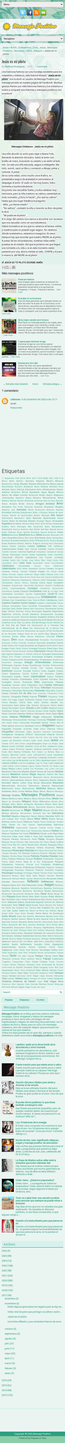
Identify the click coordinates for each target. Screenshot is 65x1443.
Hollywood (46, 717)
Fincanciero (52, 693)
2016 (28, 478)
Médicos (51, 788)
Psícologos (28, 873)
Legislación (32, 757)
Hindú (5, 717)
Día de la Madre (45, 620)
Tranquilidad (17, 962)
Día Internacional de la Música (44, 628)
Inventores (7, 737)
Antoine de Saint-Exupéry (21, 515)
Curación (32, 606)
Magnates (41, 774)
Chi (48, 571)
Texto (12, 955)
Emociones (37, 656)
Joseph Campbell (16, 746)
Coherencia (15, 580)
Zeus (43, 987)
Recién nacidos (26, 878)
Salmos (59, 902)
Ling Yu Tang (42, 763)
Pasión (13, 842)
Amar (4, 503)
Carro (15, 563)
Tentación (33, 953)
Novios (13, 822)
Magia (33, 774)
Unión (38, 965)
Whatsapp (59, 984)
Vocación (20, 984)
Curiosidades (44, 606)
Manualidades (17, 780)
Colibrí (43, 580)
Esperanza (15, 673)
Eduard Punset (11, 651)
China (5, 574)
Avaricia (16, 529)
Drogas (5, 648)
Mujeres (37, 810)
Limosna (21, 763)
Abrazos (59, 481)
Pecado (31, 845)
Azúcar (60, 529)
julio (7, 1343)
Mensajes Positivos (38, 795)
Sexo (60, 924)
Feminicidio (28, 690)
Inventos (16, 737)
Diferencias (40, 636)
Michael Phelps (44, 798)
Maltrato (6, 777)
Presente (59, 861)
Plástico (13, 856)
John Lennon (19, 743)
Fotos (25, 696)
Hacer (4, 713)
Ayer (47, 529)
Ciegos (36, 574)
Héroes (48, 714)
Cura (24, 606)
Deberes (26, 609)
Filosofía (14, 693)
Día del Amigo (39, 622)
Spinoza (15, 941)
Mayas (18, 788)
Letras (9, 760)
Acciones (18, 486)
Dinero (59, 636)
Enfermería (7, 665)
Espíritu (25, 674)
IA (62, 723)
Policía (4, 859)
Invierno (31, 737)
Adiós (39, 489)
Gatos (22, 705)
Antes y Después (40, 512)
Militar (35, 801)
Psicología (7, 873)
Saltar (15, 905)
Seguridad (6, 922)
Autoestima (57, 526)
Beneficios (24, 534)
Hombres (58, 716)
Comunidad (29, 585)
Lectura (13, 757)
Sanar (60, 910)
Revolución (29, 894)
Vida (4, 978)
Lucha (26, 768)
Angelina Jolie (8, 510)
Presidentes (7, 864)
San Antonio (58, 905)
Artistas (49, 524)
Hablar (60, 711)
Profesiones (28, 867)
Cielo (42, 574)
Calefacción (58, 546)
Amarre (13, 503)
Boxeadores (24, 540)
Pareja (41, 839)
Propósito (59, 867)
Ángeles (59, 507)
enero (8, 1373)
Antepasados (26, 512)
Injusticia (37, 732)
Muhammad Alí (16, 810)
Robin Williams (56, 896)
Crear (60, 594)
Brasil (40, 540)
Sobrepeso (6, 933)
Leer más (6, 313)
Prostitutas (19, 870)
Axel (42, 529)
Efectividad (58, 651)
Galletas (45, 702)
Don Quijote (19, 645)
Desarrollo (6, 617)
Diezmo (30, 636)
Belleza (5, 534)
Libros (13, 763)
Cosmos (29, 594)
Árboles (32, 521)
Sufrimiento (26, 944)
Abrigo (16, 484)
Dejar (4, 611)
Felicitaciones (57, 688)
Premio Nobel (8, 862)
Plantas (5, 856)
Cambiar (42, 549)
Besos (33, 535)
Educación (40, 651)
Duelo (18, 648)
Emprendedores (31, 659)
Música (5, 813)
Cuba (29, 600)
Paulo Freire (7, 845)
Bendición (14, 535)
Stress (41, 941)
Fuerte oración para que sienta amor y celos (38, 1064)
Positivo (38, 858)
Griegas (16, 711)
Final (35, 693)
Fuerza (38, 699)
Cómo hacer (45, 582)
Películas (6, 847)
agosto (8, 1338)
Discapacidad (32, 639)
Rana (22, 876)
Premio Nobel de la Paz (28, 862)
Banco (19, 532)
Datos (13, 609)
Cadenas (41, 546)
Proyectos (59, 870)
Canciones (15, 554)
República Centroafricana (32, 888)
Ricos (50, 894)
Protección (29, 870)
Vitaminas (6, 984)
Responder (16, 407)
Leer (19, 757)
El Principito (45, 654)
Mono (55, 804)
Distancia (31, 643)
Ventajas (58, 972)
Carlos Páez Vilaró (42, 560)
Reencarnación (18, 882)
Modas (20, 804)
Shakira (29, 927)
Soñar (19, 938)
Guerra (23, 711)
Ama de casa (49, 501)
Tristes (35, 961)
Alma (60, 498)
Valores (53, 970)
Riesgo (57, 894)
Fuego (14, 700)
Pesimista (49, 850)
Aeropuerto (15, 492)
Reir (24, 885)
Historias (25, 716)
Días (47, 634)
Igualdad (29, 725)
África (25, 492)
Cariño (13, 560)
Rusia (4, 902)
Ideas (4, 725)
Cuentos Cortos (19, 603)
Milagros (26, 801)
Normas (59, 819)
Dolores (11, 645)
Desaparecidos (47, 614)
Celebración (58, 566)
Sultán (47, 944)
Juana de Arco (40, 746)
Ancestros (38, 507)
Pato (26, 842)
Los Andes (54, 766)
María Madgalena (41, 780)
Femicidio (17, 690)
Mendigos (59, 791)
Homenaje (7, 720)
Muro (61, 810)
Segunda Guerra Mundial (52, 919)
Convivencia (7, 591)
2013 (4, 1395)
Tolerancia (6, 959)
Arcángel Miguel (44, 521)
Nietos (30, 819)
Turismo (59, 962)
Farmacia (25, 688)
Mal (56, 774)
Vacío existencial (27, 970)
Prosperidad (7, 870)
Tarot (28, 950)
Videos (19, 978)
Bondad (15, 540)
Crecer (4, 597)
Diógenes (6, 640)
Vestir (29, 976)
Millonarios (44, 801)
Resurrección (18, 894)
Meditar (28, 791)
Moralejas (19, 50)
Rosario (49, 899)
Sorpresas (36, 939)
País (61, 831)
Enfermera (58, 662)
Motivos (31, 807)
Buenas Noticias (25, 543)
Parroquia (50, 839)
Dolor (4, 645)
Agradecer (34, 492)
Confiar (5, 588)
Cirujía (5, 577)
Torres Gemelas (27, 959)
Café (50, 546)
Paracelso (59, 836)
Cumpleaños (15, 606)
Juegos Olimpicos (16, 749)
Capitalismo (31, 557)
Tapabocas (7, 950)
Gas (61, 702)
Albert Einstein (20, 495)
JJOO (11, 743)
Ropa (43, 899)
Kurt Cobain (37, 752)
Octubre (60, 822)
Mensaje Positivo (11, 795)
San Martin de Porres (35, 911)
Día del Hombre (53, 622)
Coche (56, 577)
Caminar (13, 552)
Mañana (28, 780)
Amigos (40, 503)
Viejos (26, 978)
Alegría (49, 495)
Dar (8, 608)
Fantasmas (15, 688)
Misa (61, 801)
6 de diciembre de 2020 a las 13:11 (39, 399)
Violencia (6, 981)
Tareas (22, 950)
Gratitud (53, 708)
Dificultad (50, 636)
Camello (5, 552)
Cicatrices (28, 574)
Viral (46, 981)
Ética (61, 679)
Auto (47, 526)
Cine (61, 574)
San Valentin (51, 911)
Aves (31, 529)
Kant (61, 749)
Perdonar (30, 847)
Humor (45, 722)
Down (60, 645)
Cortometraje (7, 594)
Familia (48, 685)
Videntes (10, 978)
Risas (18, 896)
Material (46, 785)
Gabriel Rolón (25, 702)
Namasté (37, 813)
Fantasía (5, 688)
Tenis (25, 953)
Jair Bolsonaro (15, 740)
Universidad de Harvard (52, 965)
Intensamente (40, 734)
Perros (60, 847)
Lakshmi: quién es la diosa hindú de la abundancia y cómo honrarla (35, 1046)
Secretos (36, 919)
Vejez (20, 973)
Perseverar (7, 850)
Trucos (52, 962)
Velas (26, 973)
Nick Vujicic (20, 819)
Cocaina (48, 577)
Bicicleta (46, 535)
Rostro (55, 899)
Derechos (17, 614)
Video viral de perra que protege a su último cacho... (35, 1311)
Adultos (6, 492)
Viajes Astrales (46, 976)
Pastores (20, 842)
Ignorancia (19, 726)
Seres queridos (29, 924)
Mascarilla (46, 783)
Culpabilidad (50, 603)
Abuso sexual (56, 484)
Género (54, 705)
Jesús (42, 47)
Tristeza (43, 961)
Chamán (15, 571)
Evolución (27, 682)
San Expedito (43, 907)
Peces (36, 845)
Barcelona (35, 532)
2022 (51, 478)
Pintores (26, 853)
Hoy (3, 723)
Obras (43, 822)
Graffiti (37, 708)
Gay (28, 705)
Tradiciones (57, 959)
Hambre (21, 713)
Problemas (58, 864)
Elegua (5, 657)
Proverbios (49, 870)
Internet (51, 734)
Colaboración (25, 580)
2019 (4, 1285)
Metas (20, 798)
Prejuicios (59, 859)
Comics (17, 583)
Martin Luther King (22, 783)
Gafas (36, 702)
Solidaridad (28, 936)
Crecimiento (14, 597)
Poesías (53, 856)
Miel (61, 798)
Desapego (59, 614)
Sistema (41, 930)
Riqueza (11, 896)
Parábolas (49, 836)
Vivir (14, 984)
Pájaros (5, 833)
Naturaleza (57, 813)
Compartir (58, 582)
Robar (31, 896)
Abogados (40, 481)
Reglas (13, 885)
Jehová (46, 740)
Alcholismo (33, 495)
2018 (40, 478)
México (35, 798)
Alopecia (5, 501)
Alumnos (29, 500)
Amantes (59, 501)
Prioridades (46, 864)
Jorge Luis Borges (50, 743)
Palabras (14, 833)
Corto (61, 591)
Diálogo (21, 634)
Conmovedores (17, 588)
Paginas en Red (38, 1438)
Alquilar (13, 501)
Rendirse (6, 888)
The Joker (22, 956)
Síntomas (23, 930)
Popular (9, 1000)
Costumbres (40, 594)
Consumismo (57, 588)
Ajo (10, 495)
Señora (4, 924)
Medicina (41, 788)
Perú (37, 850)
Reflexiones (47, 881)
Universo (28, 967)
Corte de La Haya (50, 591)
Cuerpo (32, 603)
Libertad (6, 763)
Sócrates (59, 933)
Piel (19, 853)
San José (55, 908)
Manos (46, 777)
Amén (22, 503)
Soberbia (59, 930)
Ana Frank (18, 507)
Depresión (6, 614)
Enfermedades (43, 662)
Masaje (36, 783)
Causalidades (24, 566)
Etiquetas (24, 1000)
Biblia (39, 534)
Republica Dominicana (53, 888)
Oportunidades (44, 824)
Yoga (27, 987)
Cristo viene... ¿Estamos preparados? (35, 1180)
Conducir (48, 585)
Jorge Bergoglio (34, 743)
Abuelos (33, 484)
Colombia (51, 580)
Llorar (11, 766)
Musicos (14, 813)
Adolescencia (49, 489)
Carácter (48, 557)
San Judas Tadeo (16, 910)
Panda (26, 833)
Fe (31, 687)
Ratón (35, 876)
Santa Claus (14, 913)
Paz (14, 844)
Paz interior (22, 845)
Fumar (46, 700)
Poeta (61, 856)
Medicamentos (28, 788)
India (36, 729)
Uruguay (43, 967)
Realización (7, 878)
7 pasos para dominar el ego (32, 341)
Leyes (53, 760)
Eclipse (25, 648)
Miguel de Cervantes (11, 801)
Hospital (51, 719)
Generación (44, 705)
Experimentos (47, 682)
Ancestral (29, 507)
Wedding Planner (46, 984)
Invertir (24, 737)
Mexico (27, 798)
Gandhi (54, 702)
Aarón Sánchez (16, 481)
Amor (60, 503)
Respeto (47, 891)
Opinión (31, 825)
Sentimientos (47, 922)
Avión (14, 47)
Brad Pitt (33, 540)
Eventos (17, 682)
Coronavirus (35, 591)
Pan (20, 833)
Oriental (42, 828)
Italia (61, 737)
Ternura (5, 956)
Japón (33, 740)
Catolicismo (8, 565)
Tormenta (16, 959)
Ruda (61, 899)
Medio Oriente (18, 791)
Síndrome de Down (10, 930)
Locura (24, 766)
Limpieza (30, 763)
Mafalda (25, 774)
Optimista (58, 824)
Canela (32, 555)
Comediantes (7, 583)
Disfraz (15, 643)
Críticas (5, 600)
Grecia (60, 708)
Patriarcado (34, 842)
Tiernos (47, 956)
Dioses (21, 640)
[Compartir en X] (10, 267)
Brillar (46, 540)
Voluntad (34, 984)
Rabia (60, 873)
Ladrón (23, 755)
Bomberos (6, 540)
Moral (60, 804)
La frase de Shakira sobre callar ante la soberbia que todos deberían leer (36, 1161)
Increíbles (27, 729)
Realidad (59, 876)
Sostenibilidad (56, 938)
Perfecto (40, 848)
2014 (22, 478)
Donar (49, 645)
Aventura (24, 529)
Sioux (30, 930)
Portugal (29, 859)
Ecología (33, 648)
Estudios (53, 679)
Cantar (50, 555)
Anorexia (59, 510)
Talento (52, 947)
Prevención (19, 864)
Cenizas (42, 568)
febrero (8, 1368)
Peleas (60, 845)
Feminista (39, 690)
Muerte (5, 810)
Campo (60, 552)
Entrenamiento (57, 665)
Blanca (21, 538)
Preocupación (47, 862)
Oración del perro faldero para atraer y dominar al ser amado (35, 1083)
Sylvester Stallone (27, 947)
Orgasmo (33, 828)
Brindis (53, 540)
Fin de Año (25, 693)
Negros (34, 816)
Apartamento (7, 518)
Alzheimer (38, 501)
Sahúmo (48, 902)
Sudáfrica (59, 941)
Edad (49, 648)
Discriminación (56, 640)
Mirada (54, 801)
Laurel (49, 755)
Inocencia (47, 732)
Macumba (17, 771)
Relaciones (31, 885)
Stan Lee (23, 941)
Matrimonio (7, 788)
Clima (33, 577)
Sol (3, 936)
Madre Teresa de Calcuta (42, 771)
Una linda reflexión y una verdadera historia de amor (34, 1321)
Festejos (59, 691)
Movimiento (41, 807)
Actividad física (56, 486)
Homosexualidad (20, 720)
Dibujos (53, 634)
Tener (20, 953)
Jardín (40, 740)
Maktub (50, 774)
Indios (42, 729)
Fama (41, 685)
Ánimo (31, 510)
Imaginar (59, 726)
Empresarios (46, 659)
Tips (61, 955)
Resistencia (38, 891)
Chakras (6, 571)
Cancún (24, 555)
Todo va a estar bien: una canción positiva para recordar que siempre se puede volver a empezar (39, 1201)
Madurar (5, 774)
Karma (17, 752)
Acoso (36, 486)
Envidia (25, 668)
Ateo (29, 526)
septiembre (11, 1333)
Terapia (60, 953)
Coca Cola (40, 577)
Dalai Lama (58, 606)
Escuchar (18, 671)
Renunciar (15, 888)
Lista (50, 763)
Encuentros (6, 662)
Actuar (13, 489)
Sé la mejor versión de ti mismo (33, 320)
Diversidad (41, 643)
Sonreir (5, 938)
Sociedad (28, 933)
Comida (34, 582)
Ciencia (49, 574)
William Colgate (17, 987)
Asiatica (5, 526)
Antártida (16, 512)
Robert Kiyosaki (41, 896)
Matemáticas (34, 786)
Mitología (6, 804)
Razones (50, 876)
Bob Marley (40, 538)
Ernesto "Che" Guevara (42, 668)
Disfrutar (22, 643)
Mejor (36, 791)
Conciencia (39, 585)
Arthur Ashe (40, 524)
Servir (48, 924)
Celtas (24, 568)
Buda (4, 543)
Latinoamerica (39, 755)
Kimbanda (26, 752)
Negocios (25, 816)
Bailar (4, 532)
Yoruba (33, 987)
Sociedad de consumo (44, 933)
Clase (16, 577)
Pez (55, 850)
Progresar (50, 867)
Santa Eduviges (27, 913)
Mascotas (58, 782)
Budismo (12, 543)
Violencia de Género (24, 981)
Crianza (30, 597)
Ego (4, 654)
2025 (4, 1255)
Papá (55, 833)
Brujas (60, 540)
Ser (20, 924)
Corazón (24, 591)
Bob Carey (29, 538)
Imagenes (48, 725)
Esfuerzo (36, 671)
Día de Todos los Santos (20, 622)
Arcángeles (57, 521)
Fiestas (5, 693)
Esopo (43, 671)
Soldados (9, 936)
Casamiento (38, 563)
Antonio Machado (41, 515)
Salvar (41, 905)
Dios (35, 47)
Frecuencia (52, 697)
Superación (57, 944)
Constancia (45, 588)
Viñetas (50, 978)
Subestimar (50, 941)
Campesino (51, 552)
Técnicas (34, 950)
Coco (61, 577)
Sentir (56, 922)
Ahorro (59, 492)
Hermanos (40, 713)
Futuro (52, 699)
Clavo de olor (24, 577)
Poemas (44, 856)
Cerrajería (59, 568)
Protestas (40, 870)
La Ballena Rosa (52, 752)
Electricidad (57, 654)
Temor (4, 953)
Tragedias (6, 962)
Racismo (6, 875)
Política (12, 859)
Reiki (19, 885)
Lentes (60, 757)
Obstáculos (51, 822)
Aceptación (28, 486)
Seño (61, 922)
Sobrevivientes (17, 933)
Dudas (12, 648)
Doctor (60, 643)
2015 (4, 1385)
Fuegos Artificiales (26, 700)
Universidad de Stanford (12, 967)
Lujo (46, 769)
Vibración (58, 976)
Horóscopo (41, 720)
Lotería (19, 769)
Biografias (13, 538)
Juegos (5, 749)
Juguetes (29, 749)
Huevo (15, 723)
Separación (13, 924)
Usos (61, 967)
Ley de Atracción (20, 760)
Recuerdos (51, 878)
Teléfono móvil (57, 950)
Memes (43, 791)
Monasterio (39, 804)
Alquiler (20, 501)
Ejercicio (18, 654)
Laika (29, 755)
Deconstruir (40, 609)
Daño (4, 609)
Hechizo (30, 713)
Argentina (7, 523)
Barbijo (26, 532)
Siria (35, 930)
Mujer (27, 810)
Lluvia (17, 766)
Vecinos (13, 973)
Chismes (12, 574)
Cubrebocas (51, 600)
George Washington (10, 708)
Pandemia (34, 833)
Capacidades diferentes (12, 557)
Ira (37, 737)
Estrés (36, 679)
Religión (38, 50)
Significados (48, 927)
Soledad (18, 936)
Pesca (41, 850)
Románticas (34, 899)
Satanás (22, 919)
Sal (53, 902)
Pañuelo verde (46, 833)
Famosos (58, 685)
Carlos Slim (58, 560)
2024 (4, 1260)
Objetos (36, 822)
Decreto (60, 609)
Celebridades (9, 568)
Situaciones (50, 930)
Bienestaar (55, 535)
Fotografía (16, 696)
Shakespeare (19, 927)
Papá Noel (38, 836)
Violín (39, 981)
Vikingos (33, 978)
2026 (4, 1250)
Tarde (15, 950)
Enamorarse (58, 660)
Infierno (60, 729)
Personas (29, 850)
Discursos (6, 643)
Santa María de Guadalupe (49, 913)
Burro (51, 543)
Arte (32, 523)
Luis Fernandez (37, 769)
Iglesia (11, 725)
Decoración (51, 608)
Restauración (57, 891)
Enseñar (46, 665)
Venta (51, 973)
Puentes (36, 873)
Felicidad (46, 687)
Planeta (52, 853)
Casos (47, 563)
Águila (51, 492)
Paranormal (25, 839)
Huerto (9, 723)
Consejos (33, 588)
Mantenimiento (57, 777)
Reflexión (33, 881)
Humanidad (25, 723)
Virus (60, 981)
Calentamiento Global (12, 549)
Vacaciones (7, 970)
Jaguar (5, 740)
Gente (60, 705)
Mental (60, 795)
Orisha (50, 828)
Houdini (60, 720)
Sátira (29, 919)
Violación (58, 978)
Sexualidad (7, 927)
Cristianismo (24, 47)
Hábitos (52, 711)
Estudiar (44, 679)
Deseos (33, 617)
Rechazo (15, 878)
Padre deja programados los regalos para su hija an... (35, 1306)
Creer (23, 597)
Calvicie (33, 549)
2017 (34, 478)
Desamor (34, 614)
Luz (61, 768)
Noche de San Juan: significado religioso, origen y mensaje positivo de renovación (37, 1141)
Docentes (51, 643)
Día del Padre (18, 625)
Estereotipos (26, 679)
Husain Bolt (54, 723)
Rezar (44, 893)
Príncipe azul (32, 864)
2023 (56, 478)
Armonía (25, 524)
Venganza (43, 973)
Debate (19, 609)
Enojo (25, 665)
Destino (51, 617)
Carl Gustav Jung (25, 560)
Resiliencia (27, 891)
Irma (46, 737)
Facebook (6, 685)
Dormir (55, 645)
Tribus (27, 962)
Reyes (37, 894)
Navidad (6, 816)
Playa (20, 856)
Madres (59, 771)
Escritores (7, 670)
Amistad (50, 503)
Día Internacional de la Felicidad (42, 625)
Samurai (48, 905)
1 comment (41, 66)
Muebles (59, 807)
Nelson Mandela (46, 816)
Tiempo (39, 955)
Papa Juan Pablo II (22, 836)
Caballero (22, 546)
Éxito (37, 682)
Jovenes (29, 746)
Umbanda (30, 965)
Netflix (57, 816)
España (51, 671)
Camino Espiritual (27, 551)
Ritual (25, 896)
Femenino (6, 690)
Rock (4, 899)
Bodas (49, 538)
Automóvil (7, 529)
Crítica (60, 597)
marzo (8, 1363)
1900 (17, 478)
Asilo (13, 526)
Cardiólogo (58, 557)
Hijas (54, 713)
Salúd (28, 905)
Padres (55, 830)
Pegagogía (52, 845)
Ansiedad (6, 512)
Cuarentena (21, 600)
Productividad (7, 867)
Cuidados (40, 603)
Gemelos (35, 705)
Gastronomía (7, 705)
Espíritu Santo (21, 676)
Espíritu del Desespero (42, 674)
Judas (60, 746)
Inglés (29, 732)
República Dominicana (11, 891)
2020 (45, 478)
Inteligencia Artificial (23, 734)
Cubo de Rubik (38, 600)
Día (57, 617)
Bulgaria (36, 543)
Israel (55, 737)
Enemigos (18, 662)
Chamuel (24, 571)
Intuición (59, 734)
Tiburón (30, 956)
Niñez (37, 818)
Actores (5, 489)
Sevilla (54, 924)
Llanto (4, 766)
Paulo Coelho (56, 842)
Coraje (16, 591)
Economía (42, 648)
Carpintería (6, 563)
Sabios (21, 902)
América (30, 504)
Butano (5, 546)
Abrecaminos (7, 484)
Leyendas (45, 760)
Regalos (6, 885)
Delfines (11, 611)
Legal (24, 757)
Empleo (5, 660)
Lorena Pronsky (42, 766)
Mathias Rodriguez (15, 66)
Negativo (15, 816)
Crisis (37, 597)
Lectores (5, 757)
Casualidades (57, 563)
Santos (14, 919)
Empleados (58, 657)
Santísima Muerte (44, 916)
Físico (60, 693)
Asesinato (58, 523)
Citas (10, 577)
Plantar (60, 853)
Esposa (50, 676)
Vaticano (5, 973)
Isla (50, 737)
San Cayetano (18, 908)
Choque (20, 574)
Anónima (50, 510)
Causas (37, 566)
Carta (22, 563)
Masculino (21, 786)
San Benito (6, 908)
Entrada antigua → (52, 384)
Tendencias (12, 953)
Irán (41, 737)
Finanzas (42, 693)
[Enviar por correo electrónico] (3, 267)
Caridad (5, 560)
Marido (53, 780)
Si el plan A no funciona (29, 298)
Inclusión (17, 729)
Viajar (35, 976)
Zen (38, 987)
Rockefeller (11, 899)
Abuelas (24, 484)
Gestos (22, 708)
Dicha (60, 634)
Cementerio (33, 568)
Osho (22, 831)
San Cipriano (30, 908)
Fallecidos (32, 685)
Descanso (25, 617)
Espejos (60, 671)
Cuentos (6, 603)
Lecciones (58, 754)
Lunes (51, 769)
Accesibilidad (7, 486)
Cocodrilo (6, 580)
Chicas (54, 571)
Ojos (24, 825)
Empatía (48, 656)
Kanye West (7, 752)
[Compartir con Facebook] (14, 267)
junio (7, 1348)
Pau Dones (44, 842)
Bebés (60, 532)
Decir (32, 609)
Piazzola (13, 853)
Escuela (27, 671)
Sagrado (40, 902)
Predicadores (48, 859)
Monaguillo (28, 804)
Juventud (46, 749)
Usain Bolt (53, 967)
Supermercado (9, 947)
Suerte (15, 944)
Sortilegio (45, 939)
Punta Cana (53, 873)
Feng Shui (50, 690)
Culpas (60, 603)
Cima (56, 574)
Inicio (5, 47)
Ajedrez (5, 495)
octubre (9, 1328)
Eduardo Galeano (26, 651)
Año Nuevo (57, 515)
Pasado (59, 839)
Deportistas (57, 611)
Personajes (18, 850)
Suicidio (38, 944)
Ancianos (49, 507)
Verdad (12, 976)
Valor (38, 970)
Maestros (15, 774)
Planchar (44, 853)
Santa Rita (21, 916)
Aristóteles (16, 524)
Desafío (25, 614)
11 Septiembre (8, 478)
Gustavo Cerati (41, 711)
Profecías (18, 867)
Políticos (20, 859)
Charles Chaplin (37, 571)
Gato (16, 705)
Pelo (14, 848)
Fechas (37, 688)
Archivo (40, 1000)
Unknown (15, 399)
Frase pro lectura (26, 279)
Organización (22, 828)
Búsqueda (59, 543)
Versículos (21, 976)
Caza (47, 566)
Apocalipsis (19, 518)
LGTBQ (60, 760)
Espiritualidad (38, 676)
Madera (25, 771)
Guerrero (31, 711)
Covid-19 (52, 593)
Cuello (60, 600)
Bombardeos (58, 538)
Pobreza (35, 856)
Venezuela (33, 973)
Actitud (44, 486)
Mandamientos (25, 777)
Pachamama (36, 831)
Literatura (58, 763)
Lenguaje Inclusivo (47, 757)
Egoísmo (10, 654)
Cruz (12, 600)
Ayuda (53, 529)
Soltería (50, 936)
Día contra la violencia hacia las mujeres (32, 618)
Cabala (13, 546)
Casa (28, 563)
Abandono (29, 481)
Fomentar (6, 697)
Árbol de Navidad (18, 521)
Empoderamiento (16, 660)
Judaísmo (52, 746)
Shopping (37, 927)
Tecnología (44, 950)
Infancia (51, 729)
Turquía (5, 965)
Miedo (55, 798)
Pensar (21, 847)
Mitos (13, 804)
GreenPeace (7, 711)
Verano (5, 976)
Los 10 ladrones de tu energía (31, 1122)
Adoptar (60, 489)
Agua (44, 492)
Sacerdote (30, 902)
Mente (5, 798)
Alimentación (49, 498)
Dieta (22, 636)
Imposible (6, 729)
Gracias (30, 708)
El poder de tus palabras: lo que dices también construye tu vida (35, 1103)
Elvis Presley (15, 657)
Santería (30, 916)
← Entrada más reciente (15, 384)
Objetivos (27, 821)
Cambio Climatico (55, 549)
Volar (27, 984)
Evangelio (6, 682)
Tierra (55, 956)
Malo (61, 774)
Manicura (37, 777)
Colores (60, 580)
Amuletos (6, 507)
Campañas (41, 552)
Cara (41, 557)
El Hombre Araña (31, 654)
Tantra (60, 947)
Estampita (14, 679)
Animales (21, 509)
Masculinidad (8, 785)
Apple (28, 518)
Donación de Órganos (35, 645)
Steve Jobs (32, 941)
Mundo (46, 810)
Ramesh (15, 876)
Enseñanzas (36, 665)
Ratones (42, 876)
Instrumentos (57, 732)
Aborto (49, 481)
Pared (34, 839)
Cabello (31, 546)
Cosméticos (19, 594)
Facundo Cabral (19, 685)
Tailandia (42, 947)
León (4, 760)
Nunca (19, 822)
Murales (54, 810)
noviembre (10, 1303)
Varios (60, 970)
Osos (28, 831)
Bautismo (52, 532)
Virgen (53, 981)
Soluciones (58, 936)
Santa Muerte (9, 916)
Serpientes (41, 924)
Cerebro (50, 568)
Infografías (7, 731)
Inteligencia (7, 734)
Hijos (60, 713)
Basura (44, 532)
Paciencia (47, 831)
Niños (29, 50)
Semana (14, 922)
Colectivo (36, 580)
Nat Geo (46, 813)
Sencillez (38, 922)
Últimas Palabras (17, 965)
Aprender (37, 518)
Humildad (35, 722)
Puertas (44, 873)
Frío (9, 700)
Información (20, 732)
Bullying (44, 543)
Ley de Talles (34, 760)
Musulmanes (25, 813)
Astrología (21, 526)
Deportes (47, 611)
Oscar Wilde (14, 831)
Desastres (15, 617)
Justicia (38, 749)
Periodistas (50, 848)
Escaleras (59, 668)
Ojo (18, 825)
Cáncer (5, 554)
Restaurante (7, 894)
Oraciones (8, 827)
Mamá (14, 777)
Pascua (5, 842)
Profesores (40, 867)
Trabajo (47, 958)
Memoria (50, 791)
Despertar (42, 617)
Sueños (5, 944)
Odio (4, 824)
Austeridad (38, 526)
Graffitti (44, 708)
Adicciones (30, 489)
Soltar (44, 936)
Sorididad (27, 939)
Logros (31, 766)
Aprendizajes (49, 518)
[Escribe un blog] (7, 267)
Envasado (6, 668)
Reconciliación (40, 878)
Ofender (12, 825)
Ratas (28, 876)
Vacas (16, 970)
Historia (14, 716)
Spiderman (6, 941)
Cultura (5, 606)
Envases (15, 668)
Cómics (25, 583)
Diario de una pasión (34, 634)
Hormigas (32, 720)
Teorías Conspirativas (46, 953)
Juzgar (55, 749)
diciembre (10, 1298)
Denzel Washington (33, 611)
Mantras (5, 780)
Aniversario (40, 510)
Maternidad (57, 785)
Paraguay (6, 839)
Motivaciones (20, 807)
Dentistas (20, 611)
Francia (33, 696)
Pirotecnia (35, 853)
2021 (4, 1275)
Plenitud (26, 856)
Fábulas (59, 682)
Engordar (17, 665)
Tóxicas (38, 959)
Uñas (35, 967)
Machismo (7, 771)
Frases (42, 696)
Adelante (20, 489)
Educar (49, 651)
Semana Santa (26, 922)
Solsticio (37, 936)
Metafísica (12, 798)
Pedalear (43, 845)
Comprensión (17, 585)
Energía (28, 662)
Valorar (45, 970)
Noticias (6, 821)
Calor (27, 549)
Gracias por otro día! (28, 363)
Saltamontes (7, 905)
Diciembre (6, 636)
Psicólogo (18, 873)
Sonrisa (12, 939)
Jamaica (26, 740)
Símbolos (59, 927)
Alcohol (42, 495)
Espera (5, 674)
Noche (52, 819)
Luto (57, 769)
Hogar (36, 716)
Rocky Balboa (22, 899)
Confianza (58, 585)
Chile (60, 571)
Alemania (37, 498)
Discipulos (44, 640)
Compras (6, 585)
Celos (19, 568)
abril (7, 1358)
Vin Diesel (42, 978)
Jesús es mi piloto (14, 61)
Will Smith (6, 987)
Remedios (59, 885)
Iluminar (37, 726)
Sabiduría (12, 902)
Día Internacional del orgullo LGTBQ (36, 631)
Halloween (12, 714)
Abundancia (43, 484)
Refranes (59, 882)
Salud (22, 905)
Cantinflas (58, 555)
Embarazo (26, 657)
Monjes (48, 804)
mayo (7, 1353)
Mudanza (51, 807)
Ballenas (12, 532)
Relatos (41, 885)
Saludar (35, 905)
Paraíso (15, 839)
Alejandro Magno (23, 498)
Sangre (5, 913)
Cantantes (41, 554)
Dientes (15, 636)
